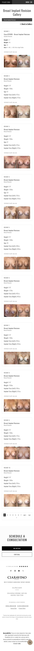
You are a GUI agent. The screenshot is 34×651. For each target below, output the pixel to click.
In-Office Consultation (22, 606)
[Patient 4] (17, 212)
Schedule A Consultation (17, 538)
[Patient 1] (17, 61)
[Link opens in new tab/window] (11, 570)
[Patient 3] (17, 162)
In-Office (17, 548)
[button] (30, 642)
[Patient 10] (17, 500)
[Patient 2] (17, 111)
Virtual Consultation (11, 606)
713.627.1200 (6, 2)
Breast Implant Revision (12, 79)
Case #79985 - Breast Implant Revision (17, 34)
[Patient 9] (17, 453)
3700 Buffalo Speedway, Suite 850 (17, 594)
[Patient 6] (17, 310)
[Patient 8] (17, 405)
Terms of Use (14, 608)
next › (24, 515)
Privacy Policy (22, 608)
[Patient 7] (17, 358)
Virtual (17, 554)
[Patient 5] (17, 263)
